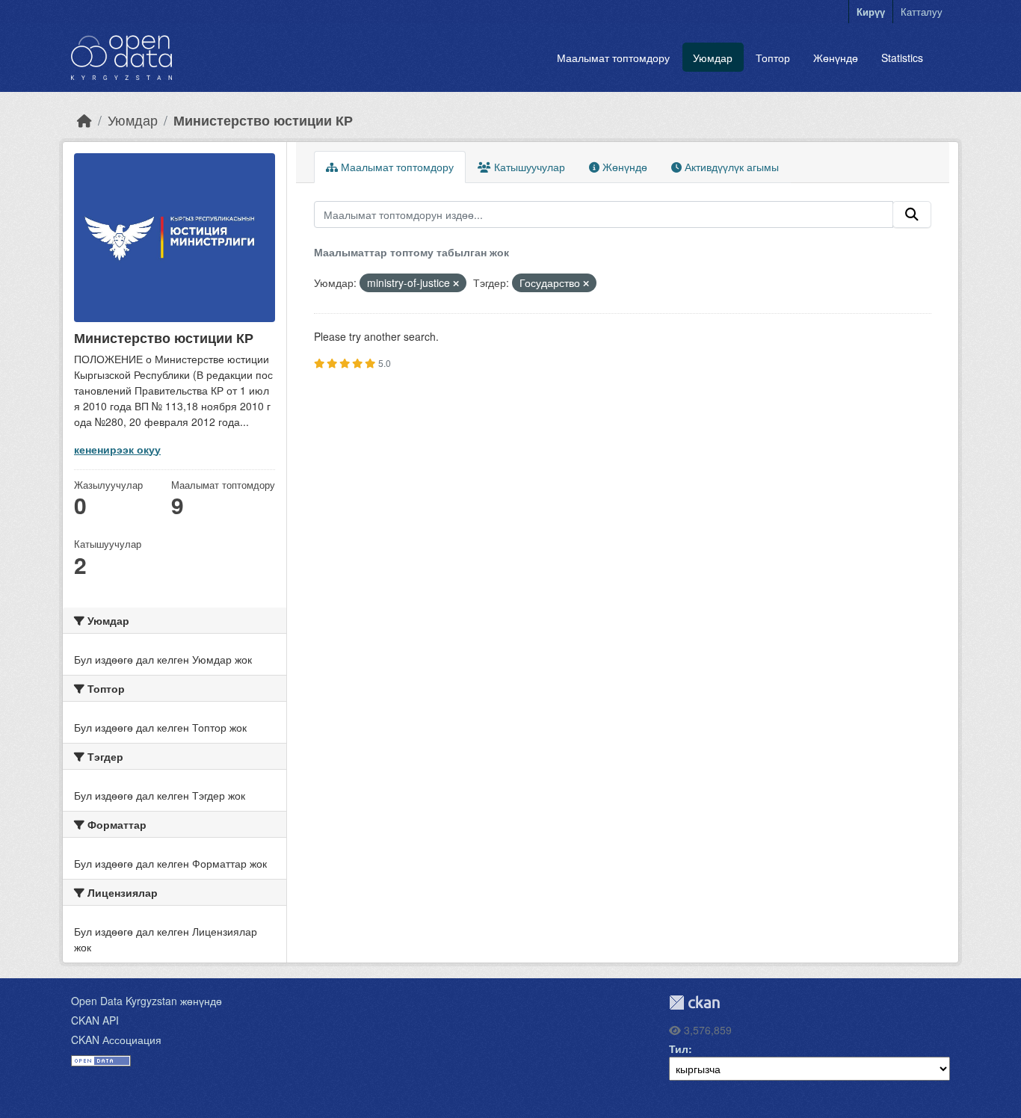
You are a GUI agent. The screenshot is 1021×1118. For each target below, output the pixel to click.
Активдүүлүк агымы (730, 166)
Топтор (773, 57)
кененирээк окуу (117, 449)
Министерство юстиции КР (263, 120)
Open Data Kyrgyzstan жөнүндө (146, 1000)
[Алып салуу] (456, 283)
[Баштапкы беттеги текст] (84, 120)
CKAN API (95, 1020)
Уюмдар (712, 57)
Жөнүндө (835, 57)
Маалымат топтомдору (613, 57)
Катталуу (922, 11)
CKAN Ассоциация (116, 1039)
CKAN (694, 1002)
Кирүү (871, 11)
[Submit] (911, 214)
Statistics (902, 57)
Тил (678, 1048)
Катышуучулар (528, 166)
